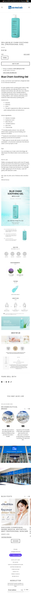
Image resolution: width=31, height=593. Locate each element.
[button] (11, 382)
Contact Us (15, 571)
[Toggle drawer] (2, 7)
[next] (28, 409)
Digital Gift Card (15, 559)
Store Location (15, 569)
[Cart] (29, 7)
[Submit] (21, 590)
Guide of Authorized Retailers (15, 564)
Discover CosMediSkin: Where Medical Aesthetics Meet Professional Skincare (14, 529)
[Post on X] (4, 382)
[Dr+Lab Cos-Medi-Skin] (15, 7)
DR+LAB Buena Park (19, 68)
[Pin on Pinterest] (6, 382)
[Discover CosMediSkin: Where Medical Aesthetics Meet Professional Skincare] (14, 512)
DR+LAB (3, 47)
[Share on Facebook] (2, 382)
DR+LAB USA (15, 562)
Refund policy (15, 576)
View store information (10, 72)
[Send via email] (9, 382)
